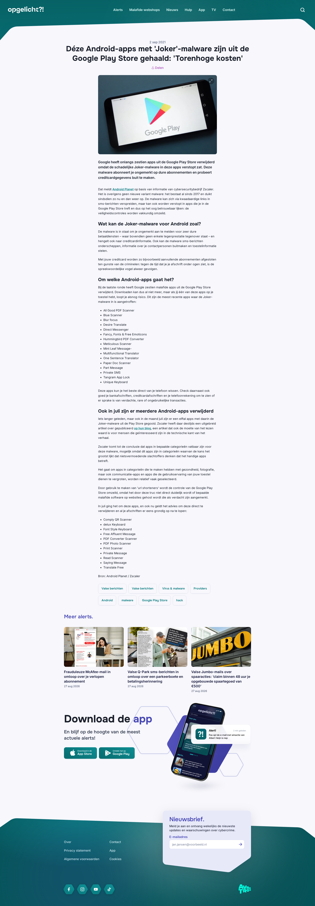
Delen (159, 68)
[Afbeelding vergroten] (211, 81)
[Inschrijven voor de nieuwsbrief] (240, 844)
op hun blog (142, 428)
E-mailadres (178, 837)
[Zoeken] (302, 9)
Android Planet (123, 189)
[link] (26, 9)
